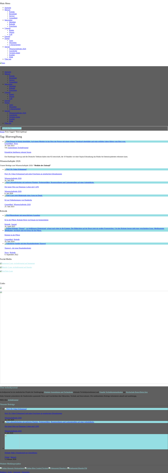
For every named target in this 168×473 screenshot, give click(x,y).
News (16, 144)
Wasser (11, 32)
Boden (11, 30)
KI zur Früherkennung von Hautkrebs (18, 200)
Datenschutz (25, 472)
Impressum (16, 472)
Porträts (12, 12)
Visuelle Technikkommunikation (111, 392)
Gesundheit (13, 18)
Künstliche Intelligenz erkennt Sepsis (18, 152)
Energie (7, 36)
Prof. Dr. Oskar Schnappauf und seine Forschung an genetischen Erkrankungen (33, 174)
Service (12, 16)
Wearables (13, 43)
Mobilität (12, 22)
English (12, 55)
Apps (11, 41)
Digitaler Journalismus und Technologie (58, 392)
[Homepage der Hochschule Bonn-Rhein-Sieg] (1, 288)
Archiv (10, 472)
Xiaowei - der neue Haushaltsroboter (18, 248)
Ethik (11, 57)
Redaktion (3, 472)
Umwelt (7, 28)
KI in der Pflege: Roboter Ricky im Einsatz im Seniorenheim (26, 220)
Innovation (8, 20)
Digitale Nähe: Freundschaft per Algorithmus (21, 453)
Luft (10, 34)
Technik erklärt (14, 53)
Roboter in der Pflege (12, 235)
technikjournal (13, 400)
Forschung (13, 26)
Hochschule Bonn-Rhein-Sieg (137, 392)
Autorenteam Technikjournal (18, 148)
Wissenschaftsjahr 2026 (17, 49)
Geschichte (13, 51)
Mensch (7, 10)
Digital (7, 38)
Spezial (7, 47)
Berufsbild (13, 14)
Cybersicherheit (14, 45)
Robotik (12, 24)
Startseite (8, 8)
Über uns (8, 59)
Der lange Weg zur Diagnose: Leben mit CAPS (22, 187)
